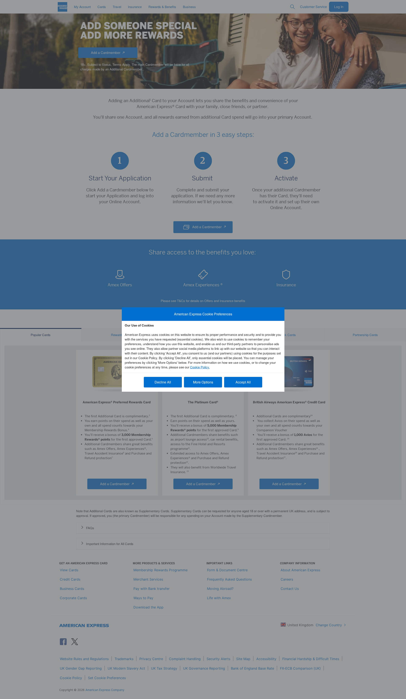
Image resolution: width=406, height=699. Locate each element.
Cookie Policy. (200, 367)
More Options (203, 382)
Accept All (243, 382)
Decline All (163, 382)
